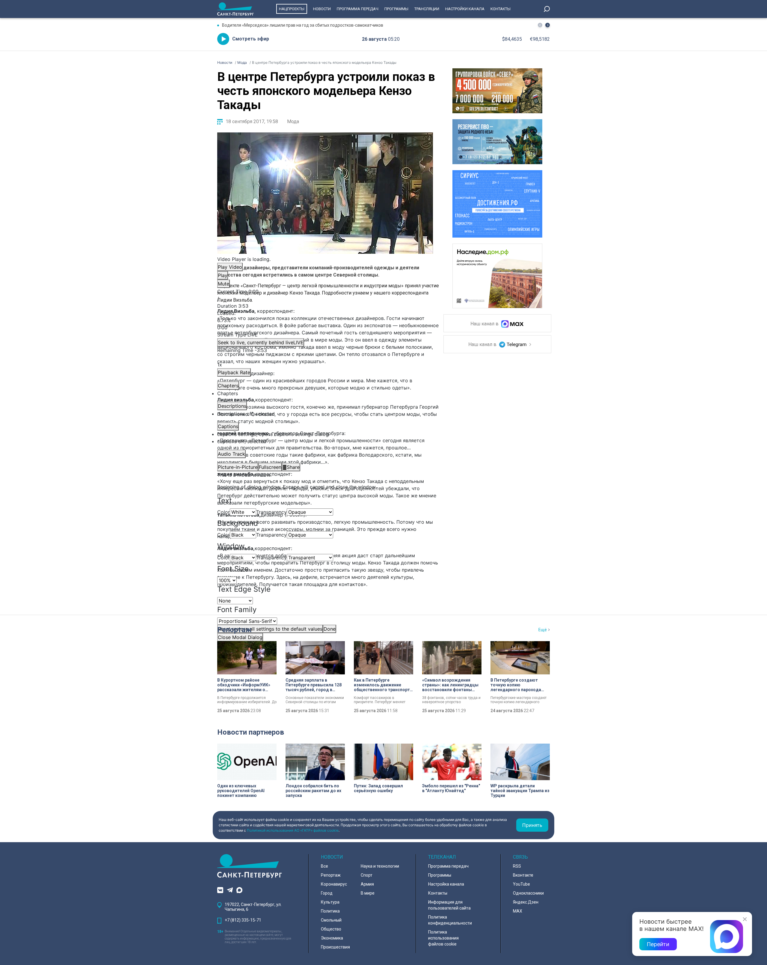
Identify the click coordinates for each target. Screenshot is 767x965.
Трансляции (426, 9)
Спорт (366, 875)
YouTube (521, 884)
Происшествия (335, 947)
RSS (517, 866)
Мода (293, 121)
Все (324, 866)
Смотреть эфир (250, 39)
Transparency (271, 512)
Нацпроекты (291, 9)
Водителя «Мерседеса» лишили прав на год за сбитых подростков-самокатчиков (302, 25)
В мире (368, 893)
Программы (396, 9)
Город (327, 893)
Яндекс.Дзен (525, 902)
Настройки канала (464, 9)
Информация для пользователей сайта (449, 905)
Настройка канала (446, 884)
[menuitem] (325, 434)
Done (330, 629)
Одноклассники (528, 893)
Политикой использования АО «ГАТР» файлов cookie (293, 830)
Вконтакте (523, 875)
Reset (270, 629)
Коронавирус (334, 884)
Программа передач (357, 9)
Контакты (500, 9)
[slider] (325, 320)
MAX (517, 911)
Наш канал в (485, 324)
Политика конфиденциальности (450, 920)
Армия (367, 884)
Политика (330, 911)
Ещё (542, 629)
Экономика (332, 938)
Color (223, 512)
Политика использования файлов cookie (443, 938)
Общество (331, 929)
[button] (547, 25)
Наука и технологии (380, 866)
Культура (330, 902)
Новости (322, 9)
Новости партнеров (250, 732)
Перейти (658, 944)
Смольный (331, 920)
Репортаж (234, 630)
